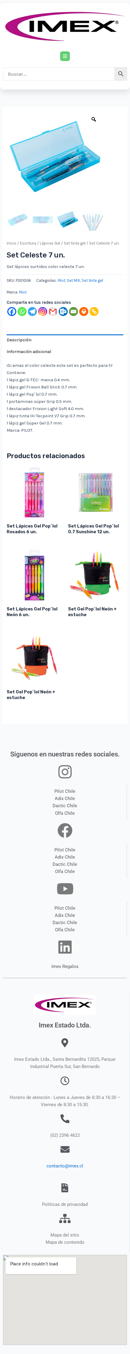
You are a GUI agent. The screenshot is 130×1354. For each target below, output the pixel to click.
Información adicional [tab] (29, 351)
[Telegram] (32, 311)
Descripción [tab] (19, 339)
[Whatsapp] (22, 311)
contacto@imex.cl (65, 1166)
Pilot (61, 280)
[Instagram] (42, 311)
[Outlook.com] (63, 311)
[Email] (73, 311)
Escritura (28, 243)
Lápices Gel (50, 243)
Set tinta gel (75, 243)
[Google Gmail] (52, 311)
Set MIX (73, 280)
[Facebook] (11, 311)
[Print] (83, 311)
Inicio (11, 243)
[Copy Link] (94, 311)
